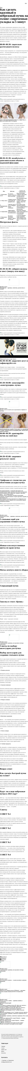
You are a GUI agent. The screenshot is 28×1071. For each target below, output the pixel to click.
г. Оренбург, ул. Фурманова (7, 1060)
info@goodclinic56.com (6, 1062)
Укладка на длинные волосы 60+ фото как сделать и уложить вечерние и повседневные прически (12, 1008)
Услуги (2, 1048)
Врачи (2, 1051)
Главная (3, 1046)
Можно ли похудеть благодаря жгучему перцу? (11, 1023)
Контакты (3, 1053)
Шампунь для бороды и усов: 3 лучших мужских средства (14, 1012)
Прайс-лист (4, 1049)
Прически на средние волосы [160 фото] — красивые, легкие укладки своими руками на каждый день (12, 991)
